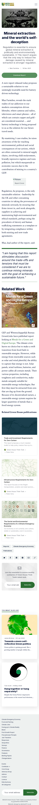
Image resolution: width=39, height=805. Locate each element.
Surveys (4, 745)
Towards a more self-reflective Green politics (17, 642)
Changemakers (6, 758)
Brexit (3, 730)
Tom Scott (7, 686)
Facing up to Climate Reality (10, 727)
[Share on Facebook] (10, 557)
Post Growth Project (8, 732)
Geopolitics (5, 743)
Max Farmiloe (14, 68)
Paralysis (4, 753)
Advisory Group (7, 771)
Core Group (5, 769)
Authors (4, 774)
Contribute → (6, 766)
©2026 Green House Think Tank (12, 800)
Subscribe (27, 585)
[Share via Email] (28, 557)
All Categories (6, 784)
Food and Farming (7, 722)
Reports (6, 546)
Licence (4, 779)
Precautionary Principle (9, 735)
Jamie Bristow (9, 638)
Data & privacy (6, 782)
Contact (4, 777)
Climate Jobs (6, 724)
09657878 (23, 801)
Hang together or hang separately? (16, 690)
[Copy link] (34, 557)
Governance (6, 750)
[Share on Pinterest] (22, 557)
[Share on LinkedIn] (16, 557)
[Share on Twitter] (4, 557)
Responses (5, 740)
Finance (4, 748)
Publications (7, 551)
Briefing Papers (7, 756)
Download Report (19, 75)
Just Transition (6, 737)
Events (4, 764)
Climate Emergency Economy (23, 546)
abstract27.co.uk (25, 804)
